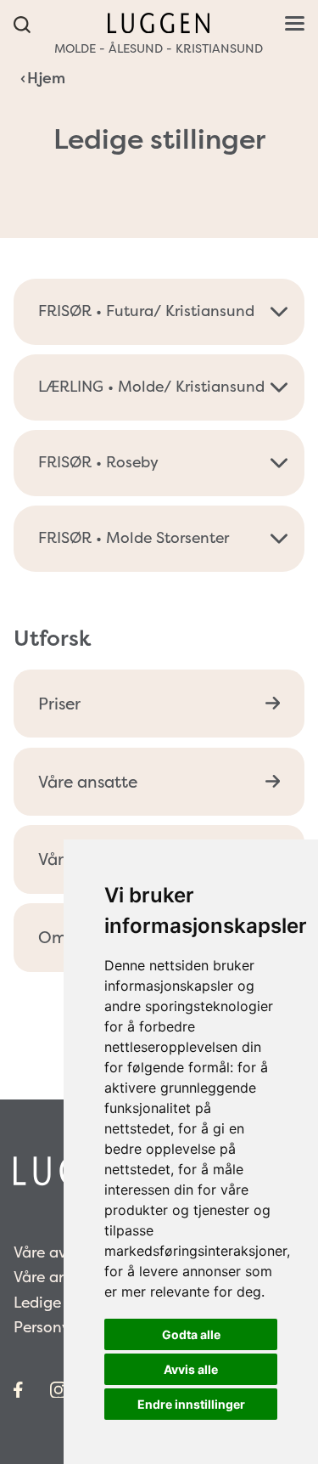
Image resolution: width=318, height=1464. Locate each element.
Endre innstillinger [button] (191, 1404)
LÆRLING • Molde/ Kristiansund (151, 386)
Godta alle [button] (191, 1334)
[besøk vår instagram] (58, 1390)
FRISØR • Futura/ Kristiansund (146, 311)
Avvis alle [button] (191, 1369)
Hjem (46, 78)
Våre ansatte (87, 782)
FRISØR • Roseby (98, 462)
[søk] (23, 25)
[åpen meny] (294, 23)
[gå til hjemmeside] (158, 21)
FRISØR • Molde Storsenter (133, 538)
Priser (59, 703)
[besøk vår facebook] (18, 1390)
